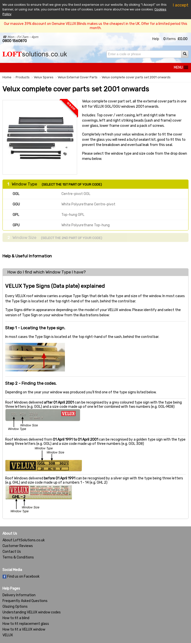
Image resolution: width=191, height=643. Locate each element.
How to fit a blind (15, 618)
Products (23, 77)
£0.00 (183, 39)
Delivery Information (19, 595)
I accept (181, 4)
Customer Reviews (17, 546)
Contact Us (11, 552)
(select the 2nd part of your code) (71, 238)
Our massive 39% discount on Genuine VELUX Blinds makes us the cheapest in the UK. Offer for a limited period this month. (95, 26)
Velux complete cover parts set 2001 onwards (136, 77)
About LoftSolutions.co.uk (23, 540)
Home (6, 77)
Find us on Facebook (23, 576)
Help (155, 39)
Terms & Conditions (18, 557)
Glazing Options (15, 606)
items (169, 39)
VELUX (7, 635)
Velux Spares (43, 77)
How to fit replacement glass (25, 624)
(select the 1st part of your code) (72, 184)
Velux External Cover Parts (77, 77)
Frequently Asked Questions (25, 601)
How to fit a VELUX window (23, 629)
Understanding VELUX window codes (31, 612)
